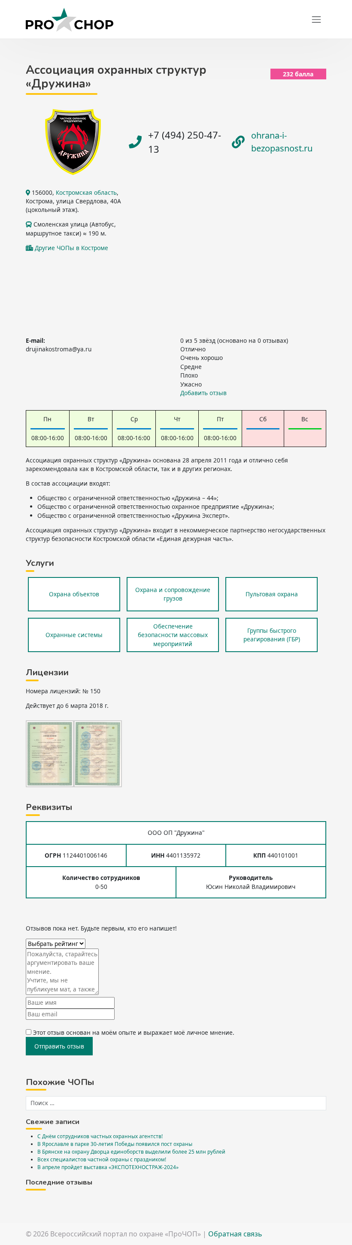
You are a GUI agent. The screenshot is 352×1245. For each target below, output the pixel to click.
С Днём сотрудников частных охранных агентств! (100, 1136)
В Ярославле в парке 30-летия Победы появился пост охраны (114, 1143)
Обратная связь (235, 1234)
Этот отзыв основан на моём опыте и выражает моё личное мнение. (133, 1032)
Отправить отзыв (59, 1046)
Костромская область (86, 192)
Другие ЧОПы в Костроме (71, 248)
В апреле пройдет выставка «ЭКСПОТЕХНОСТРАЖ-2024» (108, 1166)
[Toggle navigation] (316, 20)
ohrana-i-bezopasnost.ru (282, 142)
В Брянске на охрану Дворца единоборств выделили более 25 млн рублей (131, 1151)
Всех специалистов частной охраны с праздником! (101, 1159)
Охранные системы (74, 635)
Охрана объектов (74, 594)
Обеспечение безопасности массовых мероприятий (173, 635)
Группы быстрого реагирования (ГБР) (271, 634)
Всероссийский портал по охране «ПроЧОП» (125, 1234)
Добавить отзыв (203, 393)
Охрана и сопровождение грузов (172, 594)
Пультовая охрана (272, 594)
